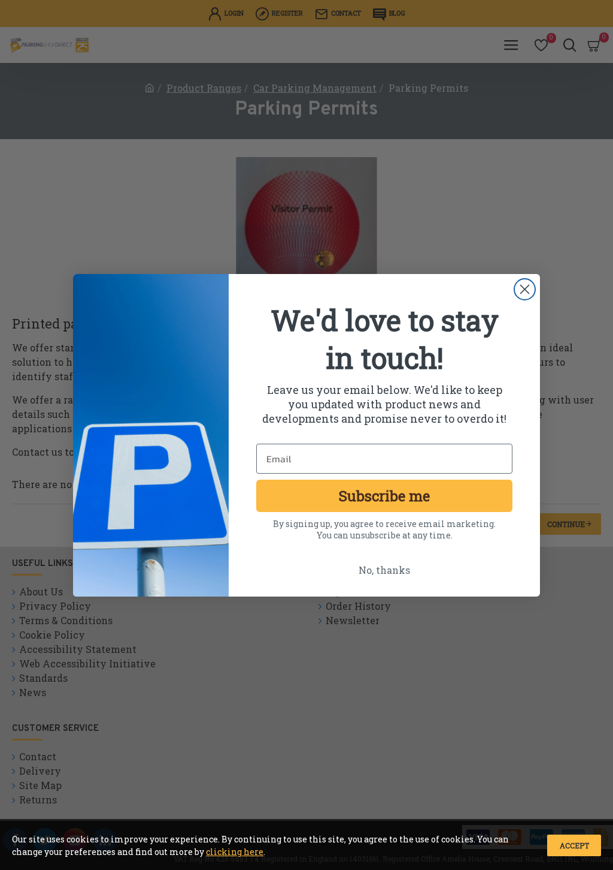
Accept (574, 845)
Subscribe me (384, 495)
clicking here (234, 851)
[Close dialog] (524, 289)
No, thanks (384, 570)
